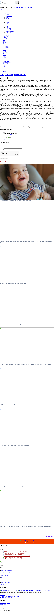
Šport (7, 24)
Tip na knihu (8, 32)
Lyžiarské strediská (10, 31)
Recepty (7, 19)
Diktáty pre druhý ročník (6, 570)
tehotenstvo (5, 36)
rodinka (4, 13)
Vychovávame (9, 16)
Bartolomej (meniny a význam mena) (23, 7)
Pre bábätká (48, 590)
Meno (1, 149)
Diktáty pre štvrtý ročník (6, 575)
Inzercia (8, 603)
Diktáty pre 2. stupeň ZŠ (6, 582)
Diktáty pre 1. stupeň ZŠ (6, 580)
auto (4, 41)
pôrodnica (5, 42)
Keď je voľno (9, 30)
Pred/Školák (8, 14)
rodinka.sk (5, 9)
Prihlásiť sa (2, 595)
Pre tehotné (31, 590)
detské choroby (6, 38)
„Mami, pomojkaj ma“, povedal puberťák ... (14, 558)
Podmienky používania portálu (7, 597)
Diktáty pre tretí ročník (6, 573)
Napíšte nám (3, 604)
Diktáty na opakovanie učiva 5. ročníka (13, 554)
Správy (7, 35)
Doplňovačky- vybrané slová (7, 584)
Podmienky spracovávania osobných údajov (10, 596)
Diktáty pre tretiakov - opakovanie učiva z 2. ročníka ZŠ (16, 551)
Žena (7, 17)
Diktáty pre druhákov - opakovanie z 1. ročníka (14, 553)
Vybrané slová (4, 577)
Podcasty (8, 21)
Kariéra (7, 26)
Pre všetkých (15, 590)
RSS (5, 603)
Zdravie (7, 18)
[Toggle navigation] (0, 9)
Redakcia (2, 603)
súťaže (4, 43)
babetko (4, 37)
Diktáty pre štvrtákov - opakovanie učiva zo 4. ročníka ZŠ (17, 556)
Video (7, 33)
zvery (4, 40)
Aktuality (5, 71)
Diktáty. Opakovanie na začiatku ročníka (13, 557)
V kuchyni (8, 22)
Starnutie (8, 27)
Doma (7, 23)
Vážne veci (8, 28)
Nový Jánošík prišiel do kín (13, 74)
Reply (4, 139)
